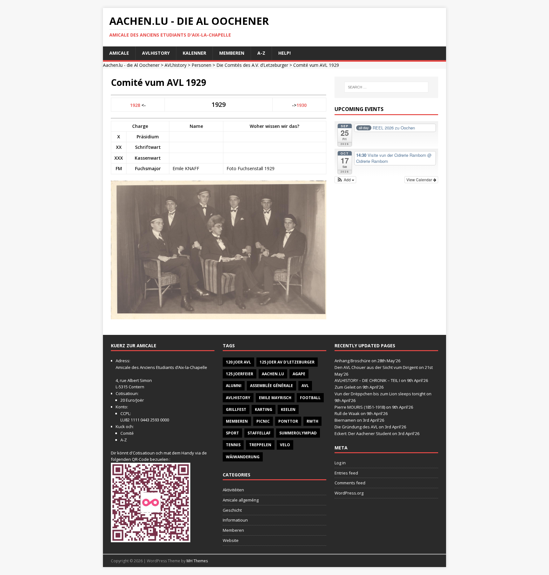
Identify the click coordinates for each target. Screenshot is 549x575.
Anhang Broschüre (352, 361)
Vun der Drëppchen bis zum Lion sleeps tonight (380, 394)
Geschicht (232, 510)
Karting (263, 409)
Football (310, 397)
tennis (233, 444)
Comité (127, 433)
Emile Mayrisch (275, 397)
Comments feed (350, 483)
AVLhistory (156, 53)
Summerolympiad (298, 433)
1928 (135, 105)
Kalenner (194, 53)
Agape (299, 374)
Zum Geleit (345, 387)
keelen (288, 409)
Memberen (231, 53)
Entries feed (346, 473)
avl (305, 385)
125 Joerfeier (239, 374)
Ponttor (288, 421)
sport (232, 433)
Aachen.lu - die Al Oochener (131, 65)
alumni (233, 385)
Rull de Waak (347, 413)
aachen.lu (273, 374)
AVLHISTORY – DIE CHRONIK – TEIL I (367, 380)
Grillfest (236, 409)
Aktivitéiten (233, 490)
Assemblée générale (271, 385)
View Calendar (419, 179)
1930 (301, 105)
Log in (340, 463)
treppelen (260, 444)
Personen (201, 65)
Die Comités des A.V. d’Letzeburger (252, 65)
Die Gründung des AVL (356, 427)
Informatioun (235, 520)
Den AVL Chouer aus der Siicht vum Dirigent (376, 367)
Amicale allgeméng (241, 500)
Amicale (119, 53)
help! (284, 53)
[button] (345, 180)
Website (231, 540)
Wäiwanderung (243, 457)
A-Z (261, 53)
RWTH (312, 421)
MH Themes (197, 561)
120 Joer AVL (238, 362)
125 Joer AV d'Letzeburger (287, 362)
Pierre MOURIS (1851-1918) (360, 407)
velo (285, 444)
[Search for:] (386, 87)
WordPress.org (349, 493)
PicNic (263, 421)
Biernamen (345, 420)
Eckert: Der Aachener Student (363, 433)
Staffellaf (259, 433)
